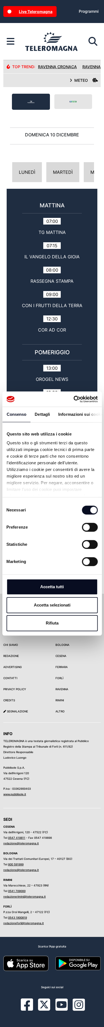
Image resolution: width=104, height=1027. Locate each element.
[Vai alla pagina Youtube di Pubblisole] (61, 1008)
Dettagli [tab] (42, 414)
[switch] (90, 527)
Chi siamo (10, 644)
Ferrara (61, 667)
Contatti (10, 678)
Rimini (59, 700)
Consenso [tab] (16, 414)
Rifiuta (52, 623)
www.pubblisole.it (14, 794)
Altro (60, 711)
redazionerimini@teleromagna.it (24, 896)
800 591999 (16, 864)
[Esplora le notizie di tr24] (10, 41)
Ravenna (61, 689)
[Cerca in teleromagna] (92, 41)
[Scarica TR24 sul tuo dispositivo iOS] (26, 963)
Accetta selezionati (52, 605)
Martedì (63, 172)
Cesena (60, 656)
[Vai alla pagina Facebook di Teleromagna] (30, 1008)
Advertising (12, 667)
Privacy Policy (14, 689)
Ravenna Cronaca (57, 66)
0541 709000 (17, 891)
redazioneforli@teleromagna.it (23, 923)
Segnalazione (17, 711)
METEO (81, 80)
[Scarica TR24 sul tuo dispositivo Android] (78, 963)
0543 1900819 (17, 917)
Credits (9, 700)
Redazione (11, 656)
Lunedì (27, 172)
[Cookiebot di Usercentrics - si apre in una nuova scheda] (74, 399)
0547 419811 (16, 837)
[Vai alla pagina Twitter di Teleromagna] (44, 1004)
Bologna (62, 644)
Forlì (59, 678)
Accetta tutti (52, 586)
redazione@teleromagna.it (21, 843)
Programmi (88, 11)
